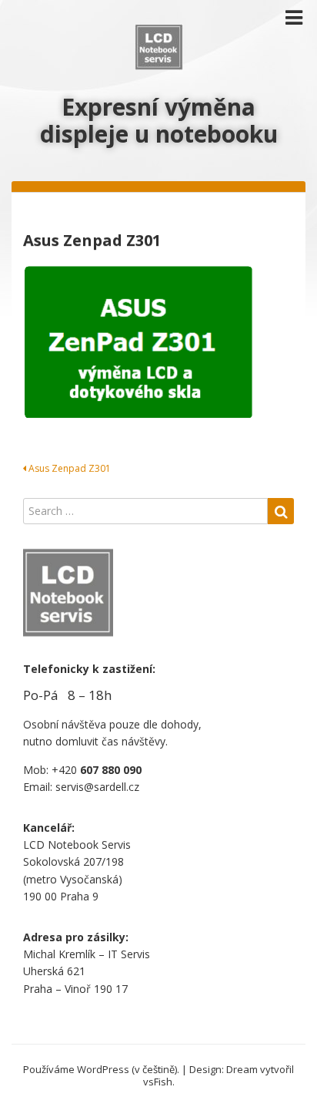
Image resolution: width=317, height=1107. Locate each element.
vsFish (157, 1081)
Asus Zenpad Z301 (68, 468)
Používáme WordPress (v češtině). (101, 1069)
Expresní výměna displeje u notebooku (159, 120)
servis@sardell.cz (97, 786)
